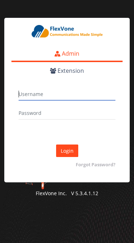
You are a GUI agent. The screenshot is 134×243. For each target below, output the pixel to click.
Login (67, 150)
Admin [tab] (69, 53)
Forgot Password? (95, 164)
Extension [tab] (70, 71)
